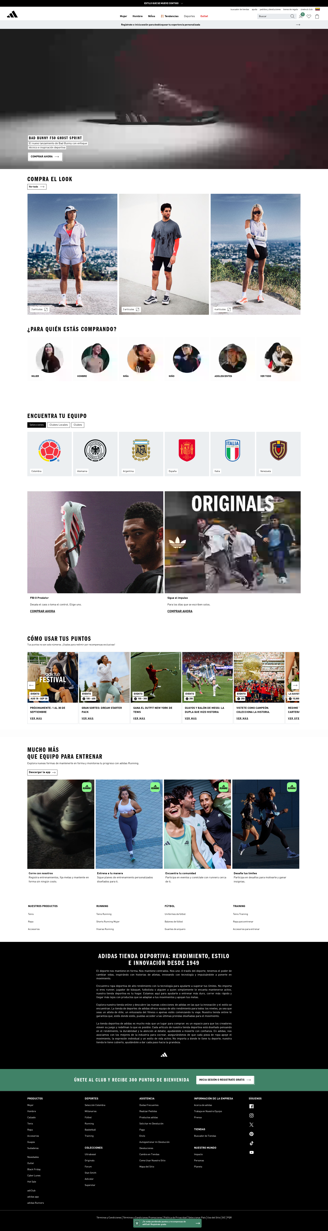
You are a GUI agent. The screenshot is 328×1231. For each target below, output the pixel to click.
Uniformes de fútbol (175, 914)
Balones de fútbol (174, 922)
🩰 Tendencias (170, 16)
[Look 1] (72, 254)
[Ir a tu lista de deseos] (309, 16)
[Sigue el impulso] (233, 553)
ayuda (254, 10)
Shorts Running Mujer (108, 922)
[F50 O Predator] (95, 553)
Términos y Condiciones (109, 1217)
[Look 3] (255, 254)
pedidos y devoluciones (270, 10)
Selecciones (37, 425)
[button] (53, 688)
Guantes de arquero (175, 929)
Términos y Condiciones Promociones (142, 1217)
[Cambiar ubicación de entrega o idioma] (317, 9)
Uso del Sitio (213, 1217)
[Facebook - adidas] (275, 1106)
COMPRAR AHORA (42, 611)
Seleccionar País (197, 1217)
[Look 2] (164, 254)
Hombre (138, 16)
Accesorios (34, 929)
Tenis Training (240, 914)
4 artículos (220, 309)
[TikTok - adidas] (275, 1143)
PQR (229, 1217)
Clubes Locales (59, 425)
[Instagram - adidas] (275, 1116)
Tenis (31, 914)
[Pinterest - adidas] (275, 1134)
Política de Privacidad (175, 1217)
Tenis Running (104, 914)
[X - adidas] (275, 1125)
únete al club (307, 10)
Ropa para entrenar (243, 922)
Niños (151, 16)
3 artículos (37, 309)
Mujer (123, 16)
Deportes (189, 16)
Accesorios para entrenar (246, 929)
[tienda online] (12, 15)
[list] (164, 256)
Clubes (78, 425)
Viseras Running (105, 929)
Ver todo (33, 187)
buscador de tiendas (240, 10)
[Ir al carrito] (317, 16)
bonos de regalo (290, 10)
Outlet (204, 16)
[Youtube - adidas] (275, 1153)
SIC (224, 1217)
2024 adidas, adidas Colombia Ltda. (164, 1226)
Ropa (30, 922)
